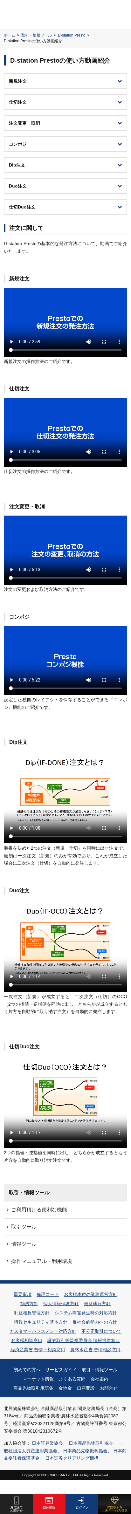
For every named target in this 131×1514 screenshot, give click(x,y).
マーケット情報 (38, 1378)
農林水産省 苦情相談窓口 (95, 1349)
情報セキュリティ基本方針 (40, 1322)
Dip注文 (17, 165)
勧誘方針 (29, 1303)
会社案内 (99, 1378)
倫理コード (48, 1294)
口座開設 (86, 1388)
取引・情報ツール (36, 35)
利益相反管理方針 (32, 1312)
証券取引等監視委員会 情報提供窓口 (83, 1340)
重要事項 (22, 1294)
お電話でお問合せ (16, 1508)
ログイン (82, 1507)
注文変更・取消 (24, 123)
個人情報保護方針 (61, 1303)
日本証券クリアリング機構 (72, 1458)
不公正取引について (101, 1331)
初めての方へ (27, 1369)
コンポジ (18, 144)
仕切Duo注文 (22, 206)
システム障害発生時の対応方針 (86, 1312)
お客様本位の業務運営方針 (90, 1294)
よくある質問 (72, 1378)
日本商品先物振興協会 (85, 1450)
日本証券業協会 (47, 1443)
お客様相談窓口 (26, 1340)
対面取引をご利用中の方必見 (115, 1508)
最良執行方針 (97, 1303)
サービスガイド (61, 1369)
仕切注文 (18, 102)
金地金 (65, 1388)
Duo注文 (18, 185)
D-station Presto (72, 35)
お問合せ (109, 1388)
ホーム (9, 35)
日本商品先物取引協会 (91, 1443)
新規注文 (18, 81)
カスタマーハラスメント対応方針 (43, 1331)
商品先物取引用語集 (33, 1388)
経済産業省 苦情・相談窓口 (37, 1349)
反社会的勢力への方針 (94, 1322)
